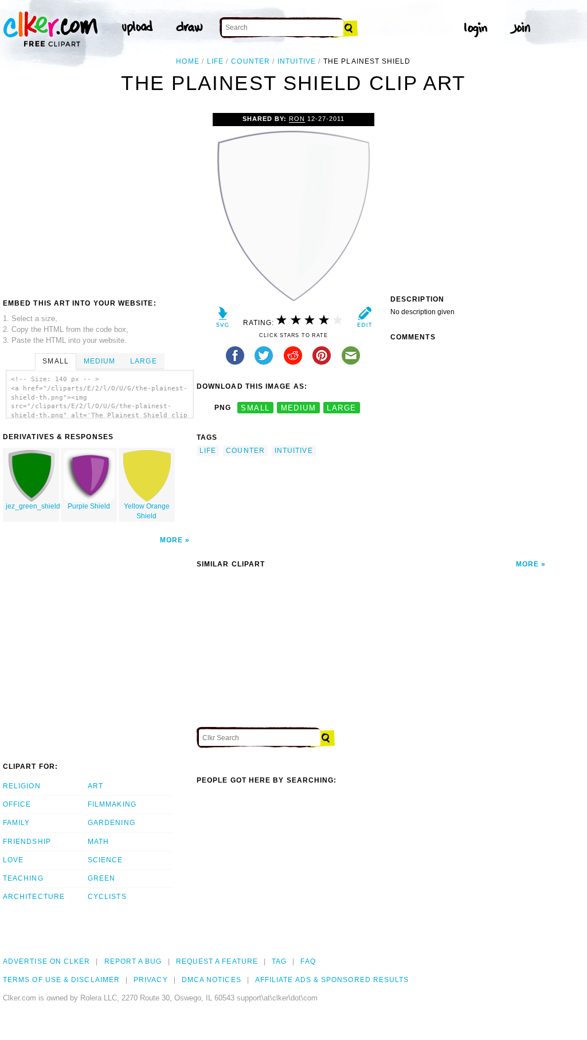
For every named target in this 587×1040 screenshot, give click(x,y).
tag (279, 961)
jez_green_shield (32, 506)
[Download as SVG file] (222, 319)
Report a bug (133, 961)
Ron (297, 118)
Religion (22, 786)
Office (17, 804)
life (215, 61)
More (171, 540)
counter (250, 61)
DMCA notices (211, 980)
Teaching (23, 878)
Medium (99, 361)
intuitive (296, 61)
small (255, 408)
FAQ (307, 961)
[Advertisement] (99, 199)
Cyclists (107, 897)
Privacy (151, 980)
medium (298, 408)
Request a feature (217, 961)
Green (101, 878)
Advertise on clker (46, 961)
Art (95, 786)
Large (143, 361)
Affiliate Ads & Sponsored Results (332, 980)
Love (13, 860)
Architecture (34, 897)
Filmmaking (112, 804)
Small (55, 361)
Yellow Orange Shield (147, 511)
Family (16, 823)
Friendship (27, 842)
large (341, 408)
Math (98, 842)
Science (105, 860)
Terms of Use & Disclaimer (61, 980)
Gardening (111, 823)
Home (187, 61)
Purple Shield (89, 506)
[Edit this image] (364, 319)
